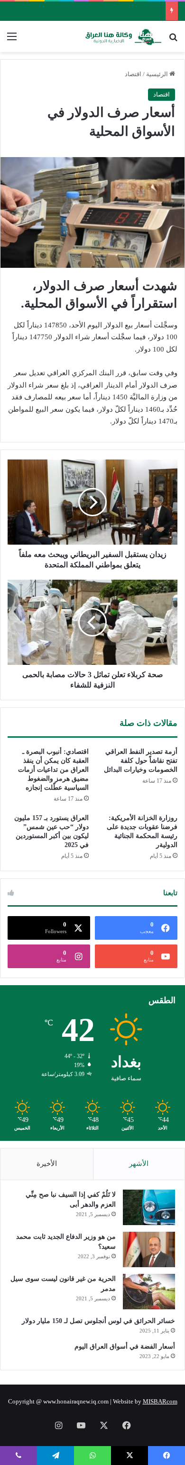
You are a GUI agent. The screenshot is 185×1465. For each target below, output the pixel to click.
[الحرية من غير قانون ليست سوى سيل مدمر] (149, 1291)
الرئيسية (157, 74)
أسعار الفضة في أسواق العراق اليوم (124, 1346)
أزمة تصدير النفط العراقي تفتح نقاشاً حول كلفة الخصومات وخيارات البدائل (140, 760)
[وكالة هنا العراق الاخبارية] (123, 36)
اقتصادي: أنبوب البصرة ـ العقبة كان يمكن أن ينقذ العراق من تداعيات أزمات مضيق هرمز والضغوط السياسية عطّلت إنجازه (53, 769)
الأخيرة (47, 1163)
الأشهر (138, 1163)
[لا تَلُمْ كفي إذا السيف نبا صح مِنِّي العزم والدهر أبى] (149, 1207)
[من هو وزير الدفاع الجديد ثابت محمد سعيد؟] (149, 1249)
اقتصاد (133, 74)
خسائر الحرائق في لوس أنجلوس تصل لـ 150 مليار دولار (98, 1320)
